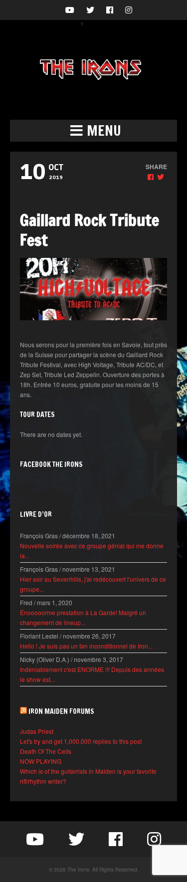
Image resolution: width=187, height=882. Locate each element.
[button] (93, 131)
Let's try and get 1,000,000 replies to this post (81, 741)
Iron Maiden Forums (61, 711)
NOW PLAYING (40, 761)
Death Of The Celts (45, 751)
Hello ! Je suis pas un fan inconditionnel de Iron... (86, 646)
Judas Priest (36, 731)
